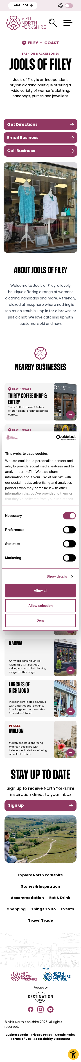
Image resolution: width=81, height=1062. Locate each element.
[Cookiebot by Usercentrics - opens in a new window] (57, 438)
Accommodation (27, 898)
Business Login (17, 1035)
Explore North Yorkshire (40, 875)
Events (67, 909)
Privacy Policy (41, 1035)
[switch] (69, 529)
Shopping (16, 909)
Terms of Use (21, 1039)
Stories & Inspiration (40, 887)
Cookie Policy (65, 1035)
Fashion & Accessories (40, 54)
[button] (68, 22)
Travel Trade (40, 921)
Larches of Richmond (19, 688)
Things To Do (43, 909)
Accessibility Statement (52, 1039)
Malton (16, 731)
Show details (57, 576)
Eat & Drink (59, 898)
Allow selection (40, 606)
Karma (15, 644)
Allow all (40, 591)
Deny (40, 620)
